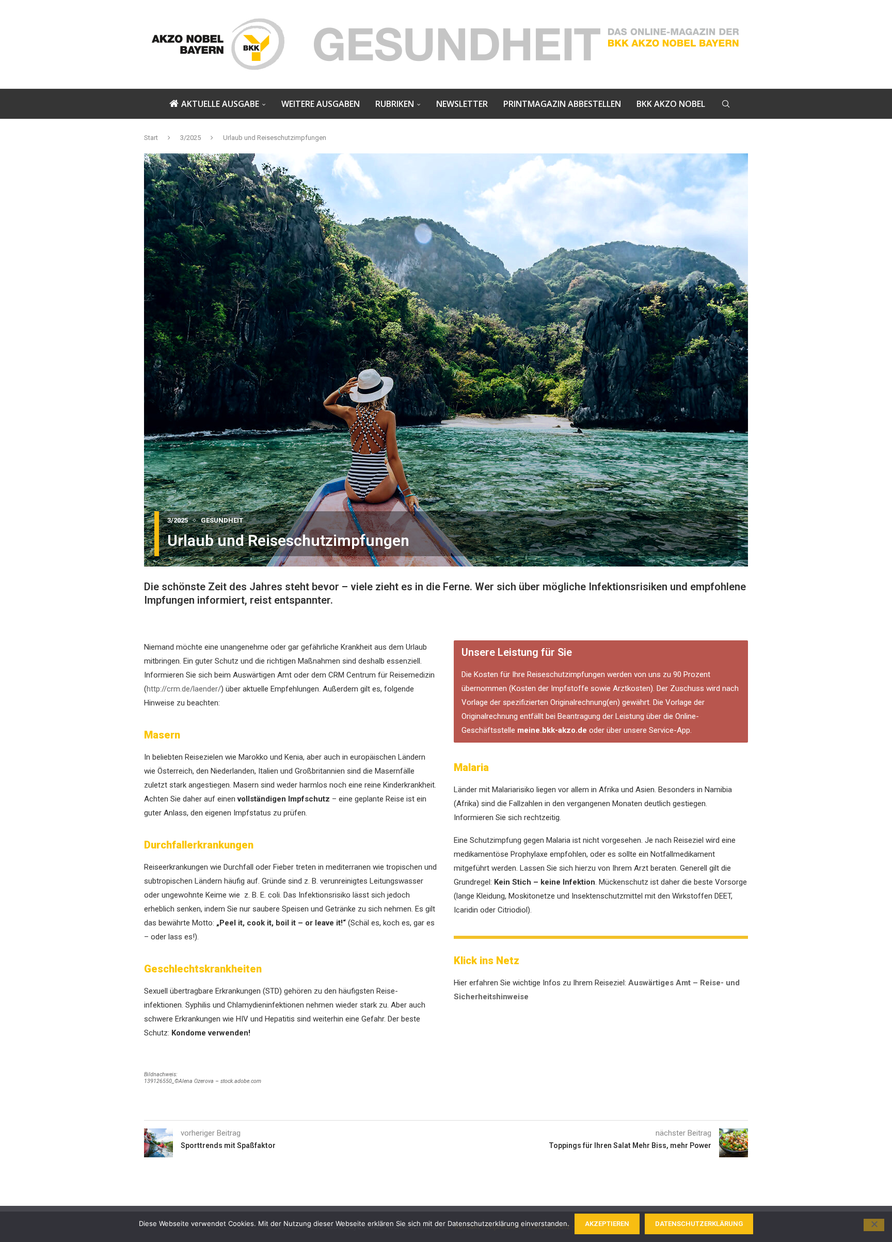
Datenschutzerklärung (699, 1224)
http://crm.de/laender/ (184, 689)
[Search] (726, 104)
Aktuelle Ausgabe (220, 103)
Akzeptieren (607, 1224)
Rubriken (394, 103)
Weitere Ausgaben (320, 103)
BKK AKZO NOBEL (670, 103)
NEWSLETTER (462, 103)
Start (151, 138)
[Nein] (874, 1225)
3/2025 (190, 138)
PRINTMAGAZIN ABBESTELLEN (562, 103)
